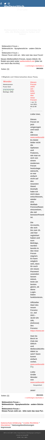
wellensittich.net (27, 61)
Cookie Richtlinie (30, 423)
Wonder (7, 81)
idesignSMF (25, 435)
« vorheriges (30, 66)
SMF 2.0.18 (6, 432)
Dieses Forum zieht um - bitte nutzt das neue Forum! (33, 91)
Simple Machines (21, 432)
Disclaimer (5, 425)
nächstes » (39, 66)
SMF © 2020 (13, 432)
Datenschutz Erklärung (11, 423)
